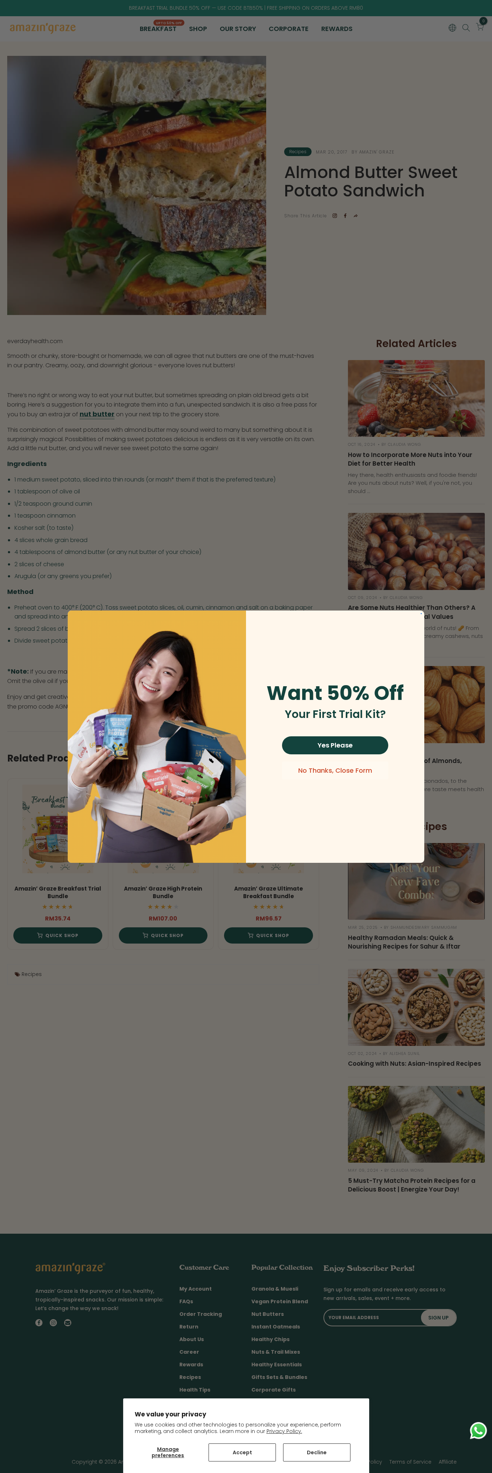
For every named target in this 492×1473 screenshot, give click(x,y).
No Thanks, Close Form (335, 770)
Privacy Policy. (284, 1431)
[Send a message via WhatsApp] (478, 1431)
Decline (317, 1452)
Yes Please (335, 745)
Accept (242, 1452)
